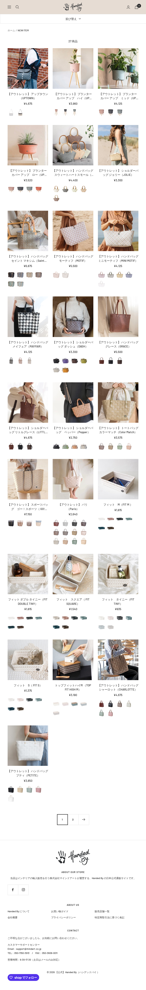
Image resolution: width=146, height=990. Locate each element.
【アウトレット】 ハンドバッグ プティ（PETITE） (28, 773)
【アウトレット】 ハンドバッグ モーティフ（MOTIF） (73, 258)
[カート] (136, 7)
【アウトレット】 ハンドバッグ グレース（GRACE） (118, 344)
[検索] (17, 7)
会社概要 (12, 917)
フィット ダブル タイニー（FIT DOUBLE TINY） (28, 601)
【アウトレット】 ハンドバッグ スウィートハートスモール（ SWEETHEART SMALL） (73, 173)
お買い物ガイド (59, 911)
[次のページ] (83, 819)
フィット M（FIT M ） (118, 504)
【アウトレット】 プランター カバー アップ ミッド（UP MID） (118, 96)
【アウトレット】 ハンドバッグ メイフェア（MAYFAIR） (28, 344)
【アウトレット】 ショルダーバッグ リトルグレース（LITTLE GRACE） (28, 430)
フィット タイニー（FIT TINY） (118, 601)
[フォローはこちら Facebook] (13, 890)
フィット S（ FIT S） (28, 685)
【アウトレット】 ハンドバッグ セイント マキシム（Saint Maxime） (28, 259)
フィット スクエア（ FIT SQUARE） (73, 601)
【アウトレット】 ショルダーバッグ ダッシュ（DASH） (73, 344)
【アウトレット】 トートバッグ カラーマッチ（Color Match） (118, 430)
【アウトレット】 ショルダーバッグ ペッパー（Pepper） (73, 430)
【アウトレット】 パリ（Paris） (72, 507)
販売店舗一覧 (102, 911)
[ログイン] (128, 7)
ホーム (11, 30)
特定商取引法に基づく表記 (109, 917)
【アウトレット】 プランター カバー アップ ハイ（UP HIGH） (73, 96)
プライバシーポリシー (63, 917)
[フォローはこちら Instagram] (23, 890)
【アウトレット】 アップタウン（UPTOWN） (28, 96)
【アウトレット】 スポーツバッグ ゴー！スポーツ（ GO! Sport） (28, 507)
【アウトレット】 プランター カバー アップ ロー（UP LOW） (28, 173)
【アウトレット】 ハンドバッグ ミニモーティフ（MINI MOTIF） (118, 258)
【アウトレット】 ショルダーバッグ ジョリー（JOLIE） (118, 173)
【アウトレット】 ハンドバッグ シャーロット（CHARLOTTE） (118, 687)
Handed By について (18, 911)
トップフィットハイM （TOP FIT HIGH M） (73, 687)
